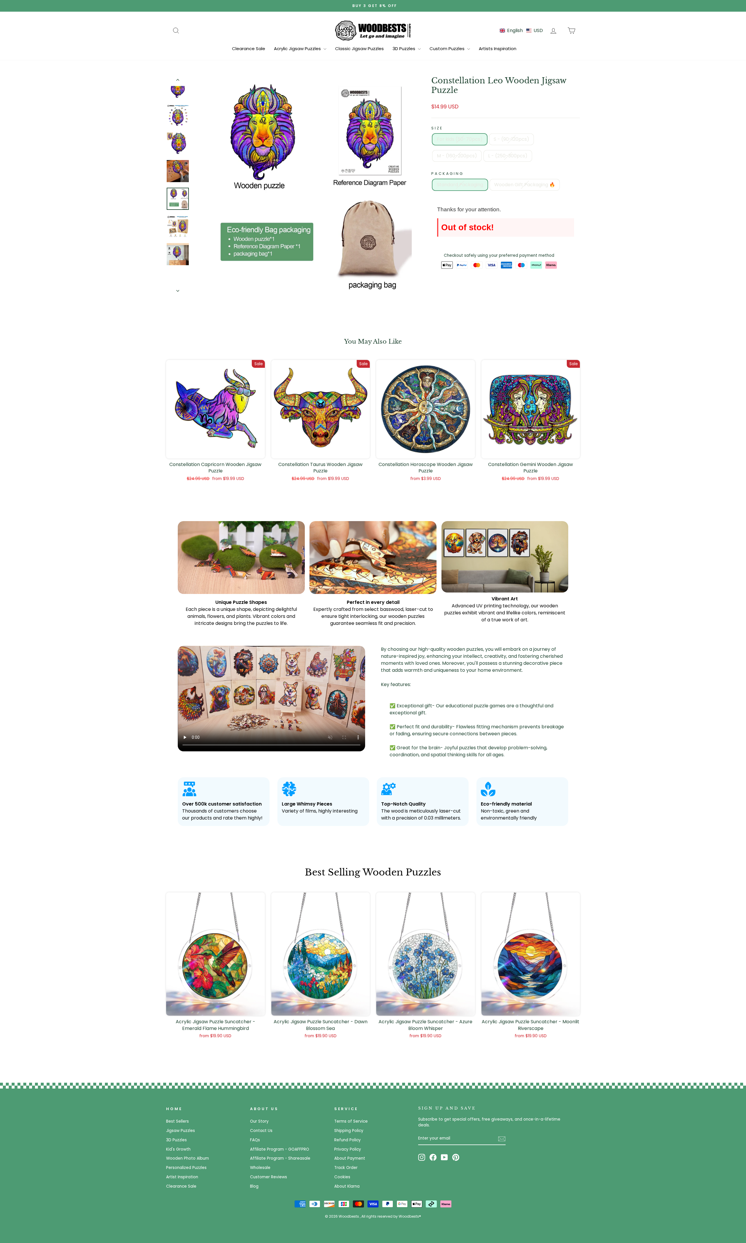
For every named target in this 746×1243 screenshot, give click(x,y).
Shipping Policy (348, 1130)
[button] (521, 30)
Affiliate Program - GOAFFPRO (279, 1149)
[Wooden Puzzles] (373, 30)
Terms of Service (351, 1121)
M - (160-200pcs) (457, 155)
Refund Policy (347, 1140)
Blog (254, 1186)
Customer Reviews (268, 1177)
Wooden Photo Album (187, 1158)
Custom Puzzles (448, 48)
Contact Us (261, 1130)
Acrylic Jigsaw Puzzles (298, 48)
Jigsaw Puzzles (180, 1130)
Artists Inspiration (497, 48)
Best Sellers (177, 1121)
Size (437, 128)
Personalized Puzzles (186, 1167)
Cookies (342, 1177)
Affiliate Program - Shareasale (280, 1158)
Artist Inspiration (182, 1177)
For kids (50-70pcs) (460, 139)
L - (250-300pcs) (507, 155)
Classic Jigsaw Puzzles (359, 48)
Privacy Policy (347, 1149)
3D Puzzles (404, 48)
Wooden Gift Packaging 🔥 (524, 184)
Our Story (259, 1121)
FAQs (255, 1140)
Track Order (346, 1167)
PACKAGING (447, 173)
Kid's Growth (178, 1149)
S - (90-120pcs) (511, 139)
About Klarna (347, 1186)
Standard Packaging (460, 184)
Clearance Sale (248, 48)
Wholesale (260, 1167)
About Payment (349, 1158)
